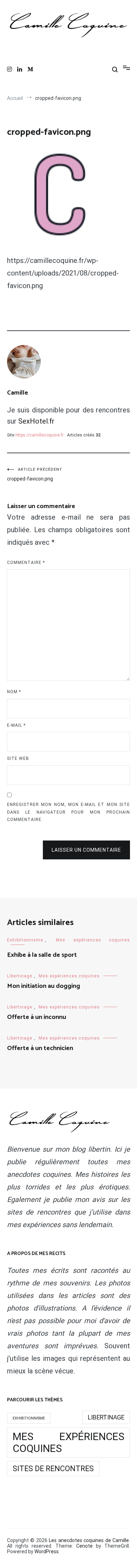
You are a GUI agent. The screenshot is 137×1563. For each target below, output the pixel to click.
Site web (18, 758)
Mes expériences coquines (93, 940)
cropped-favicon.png (34, 474)
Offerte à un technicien (40, 1048)
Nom (14, 691)
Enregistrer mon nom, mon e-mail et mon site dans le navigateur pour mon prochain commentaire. (68, 812)
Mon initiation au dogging (43, 986)
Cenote (84, 1546)
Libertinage (19, 976)
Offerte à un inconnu (36, 1017)
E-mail (16, 725)
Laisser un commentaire (86, 850)
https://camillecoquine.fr (39, 435)
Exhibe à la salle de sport (42, 955)
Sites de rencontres (53, 1468)
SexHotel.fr (36, 421)
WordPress (46, 1551)
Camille (17, 393)
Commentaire (26, 562)
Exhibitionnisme (25, 940)
